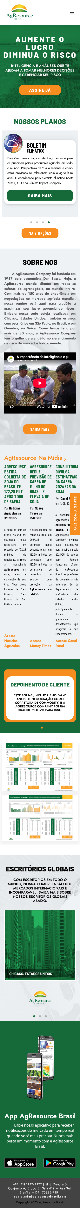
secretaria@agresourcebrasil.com (40, 1196)
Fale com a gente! (75, 513)
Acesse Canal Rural (66, 643)
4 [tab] (49, 223)
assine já (40, 90)
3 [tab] (43, 223)
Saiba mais (40, 195)
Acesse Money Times (40, 643)
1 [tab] (31, 223)
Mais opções (40, 233)
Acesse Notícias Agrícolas (12, 640)
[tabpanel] (40, 172)
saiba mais (40, 429)
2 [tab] (37, 223)
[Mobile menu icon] (72, 12)
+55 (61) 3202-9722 (27, 1184)
